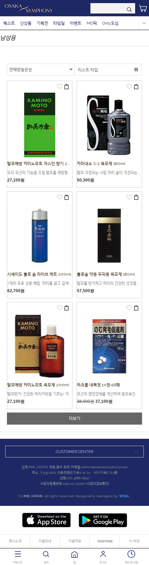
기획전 (42, 23)
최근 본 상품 (131, 562)
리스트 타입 (88, 69)
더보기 (74, 418)
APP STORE (46, 520)
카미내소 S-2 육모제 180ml (101, 163)
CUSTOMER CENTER (74, 452)
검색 (46, 562)
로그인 (103, 562)
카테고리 (18, 562)
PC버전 (134, 541)
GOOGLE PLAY (103, 520)
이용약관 (75, 541)
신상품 (26, 23)
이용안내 (45, 541)
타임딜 (59, 23)
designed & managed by (103, 496)
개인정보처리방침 (104, 541)
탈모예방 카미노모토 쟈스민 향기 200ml (42, 163)
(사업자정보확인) (97, 483)
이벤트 (75, 23)
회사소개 (15, 541)
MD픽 (92, 23)
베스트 (9, 23)
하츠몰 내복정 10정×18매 (98, 384)
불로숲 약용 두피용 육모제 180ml (106, 274)
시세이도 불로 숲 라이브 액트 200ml (39, 274)
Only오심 (110, 23)
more (144, 23)
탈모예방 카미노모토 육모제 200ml (38, 384)
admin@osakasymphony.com (104, 467)
